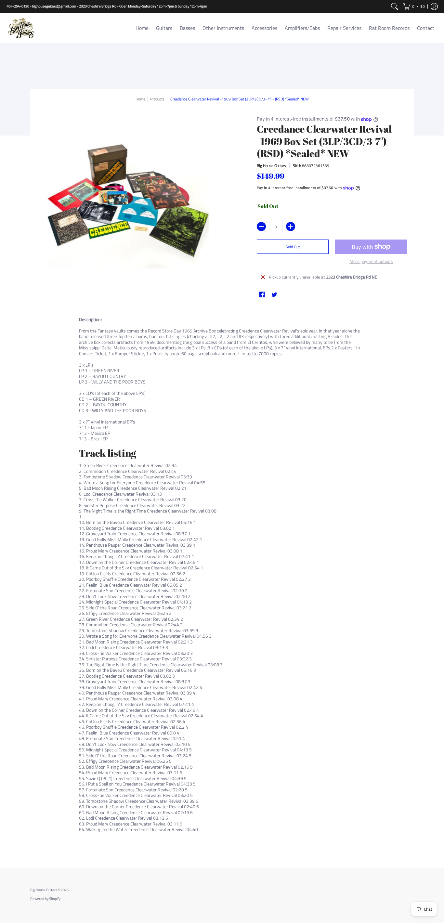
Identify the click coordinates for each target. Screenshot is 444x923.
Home (140, 99)
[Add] (290, 226)
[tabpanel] (222, 580)
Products (157, 99)
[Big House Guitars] (21, 28)
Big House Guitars (271, 165)
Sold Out (293, 247)
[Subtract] (261, 226)
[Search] (394, 6)
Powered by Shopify (45, 898)
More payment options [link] (371, 261)
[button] (414, 6)
